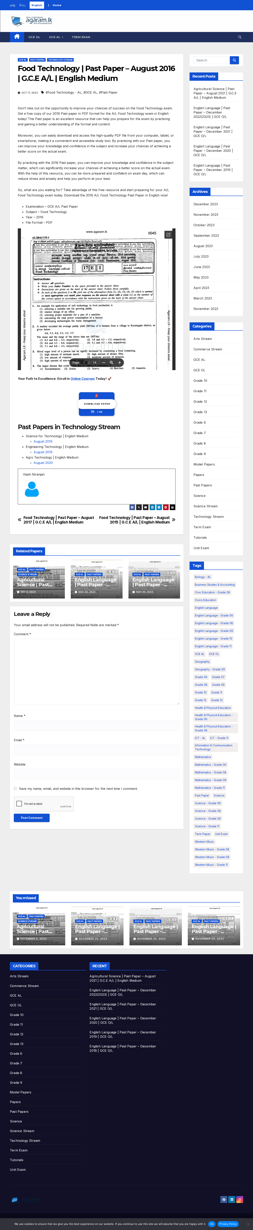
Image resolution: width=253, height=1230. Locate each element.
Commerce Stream (208, 349)
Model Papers (204, 464)
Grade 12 (200, 401)
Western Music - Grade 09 (212, 857)
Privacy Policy (228, 1223)
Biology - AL (203, 577)
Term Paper (202, 834)
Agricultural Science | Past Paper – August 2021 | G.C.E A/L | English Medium (215, 93)
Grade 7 (200, 433)
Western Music (204, 841)
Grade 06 (201, 677)
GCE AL (55, 37)
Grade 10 (200, 381)
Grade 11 (200, 391)
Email (19, 740)
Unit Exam (201, 548)
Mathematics (203, 757)
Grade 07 (218, 677)
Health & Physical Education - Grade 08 (214, 728)
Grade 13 (200, 412)
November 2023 (206, 215)
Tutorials (200, 537)
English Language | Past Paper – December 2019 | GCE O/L (213, 169)
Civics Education (205, 600)
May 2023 (201, 277)
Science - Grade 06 (208, 803)
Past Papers (37, 60)
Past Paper (202, 795)
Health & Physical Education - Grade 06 (214, 717)
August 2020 (43, 463)
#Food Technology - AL (63, 92)
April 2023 (201, 288)
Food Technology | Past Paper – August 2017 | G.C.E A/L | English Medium (59, 519)
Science (200, 496)
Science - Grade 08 (208, 810)
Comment (22, 634)
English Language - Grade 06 (214, 615)
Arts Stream (203, 339)
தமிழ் (12, 5)
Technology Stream (60, 60)
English (37, 5)
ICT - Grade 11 (219, 738)
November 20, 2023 (93, 938)
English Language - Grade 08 (214, 623)
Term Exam (81, 37)
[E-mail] (25, 504)
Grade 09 (218, 684)
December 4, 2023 (34, 938)
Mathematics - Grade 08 (210, 772)
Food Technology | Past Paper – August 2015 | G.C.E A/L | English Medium (134, 519)
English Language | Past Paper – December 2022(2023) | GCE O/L (212, 112)
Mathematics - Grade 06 (210, 764)
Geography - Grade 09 (210, 669)
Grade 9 (200, 454)
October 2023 (204, 225)
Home (57, 5)
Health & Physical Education (213, 707)
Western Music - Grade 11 (211, 864)
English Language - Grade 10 (213, 638)
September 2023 (206, 235)
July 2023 (201, 256)
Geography (202, 661)
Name (19, 716)
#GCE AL (90, 92)
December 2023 (206, 204)
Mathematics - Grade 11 (210, 787)
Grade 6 (200, 422)
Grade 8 (200, 443)
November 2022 (206, 309)
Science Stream (27, 574)
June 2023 (202, 267)
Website (19, 764)
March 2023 (203, 298)
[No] (248, 1224)
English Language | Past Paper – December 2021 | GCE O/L (213, 131)
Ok (212, 1223)
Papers (199, 475)
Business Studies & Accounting (215, 584)
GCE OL (34, 37)
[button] (240, 37)
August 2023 (203, 246)
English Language (206, 607)
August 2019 (43, 441)
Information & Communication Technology (213, 747)
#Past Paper (108, 92)
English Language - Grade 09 (214, 630)
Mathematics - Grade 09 (210, 780)
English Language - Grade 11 (213, 646)
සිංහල (22, 5)
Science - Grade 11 (207, 826)
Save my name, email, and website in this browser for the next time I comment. (78, 789)
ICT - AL (200, 738)
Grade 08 (201, 684)
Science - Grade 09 (208, 818)
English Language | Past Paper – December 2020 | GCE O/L (213, 150)
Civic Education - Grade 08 (212, 592)
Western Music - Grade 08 (212, 849)
